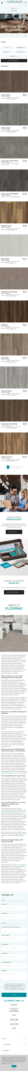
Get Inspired (6, 1044)
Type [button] (6, 47)
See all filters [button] (13, 60)
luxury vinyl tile (17, 811)
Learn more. (9, 1063)
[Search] (26, 36)
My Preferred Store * (6, 962)
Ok (14, 1066)
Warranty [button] (13, 56)
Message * (4, 970)
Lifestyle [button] (6, 52)
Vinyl (16, 15)
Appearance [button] (20, 47)
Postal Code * (5, 953)
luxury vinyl (20, 661)
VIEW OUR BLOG (12, 531)
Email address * (5, 944)
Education (6, 1050)
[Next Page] (22, 467)
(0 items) (25, 2)
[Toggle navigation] (2, 3)
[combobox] (13, 36)
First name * (4, 904)
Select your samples (13, 592)
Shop (4, 1038)
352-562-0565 (14, 10)
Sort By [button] (22, 66)
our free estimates (15, 882)
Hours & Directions (14, 1011)
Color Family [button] (20, 52)
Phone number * (6, 935)
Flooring (11, 15)
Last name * (4, 913)
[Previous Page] (5, 467)
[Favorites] (23, 2)
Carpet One (4, 15)
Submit (14, 994)
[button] (20, 2)
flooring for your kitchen (18, 864)
